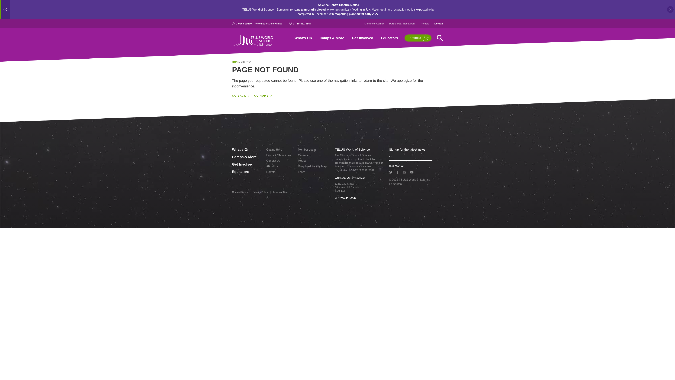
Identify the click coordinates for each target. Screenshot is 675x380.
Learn (301, 171)
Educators (389, 38)
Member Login (307, 149)
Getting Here (274, 149)
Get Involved (362, 38)
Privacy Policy (260, 192)
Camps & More (332, 38)
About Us (272, 166)
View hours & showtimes (268, 23)
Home (235, 61)
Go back (239, 95)
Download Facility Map (312, 166)
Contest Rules (240, 192)
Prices (415, 38)
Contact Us (273, 160)
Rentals (425, 23)
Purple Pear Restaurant (402, 23)
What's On (303, 38)
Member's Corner (374, 23)
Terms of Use (280, 192)
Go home (261, 95)
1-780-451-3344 (302, 23)
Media (302, 160)
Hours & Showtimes (278, 155)
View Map (359, 177)
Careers (303, 155)
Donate (438, 23)
